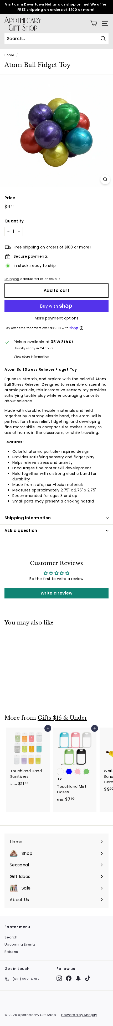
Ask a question (20, 530)
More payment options (57, 318)
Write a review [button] (56, 593)
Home (9, 55)
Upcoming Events (19, 944)
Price (10, 198)
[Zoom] (105, 179)
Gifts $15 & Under (62, 717)
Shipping (11, 279)
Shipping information (27, 518)
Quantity (14, 221)
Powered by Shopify (79, 1014)
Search (10, 937)
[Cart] (94, 23)
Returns (11, 951)
